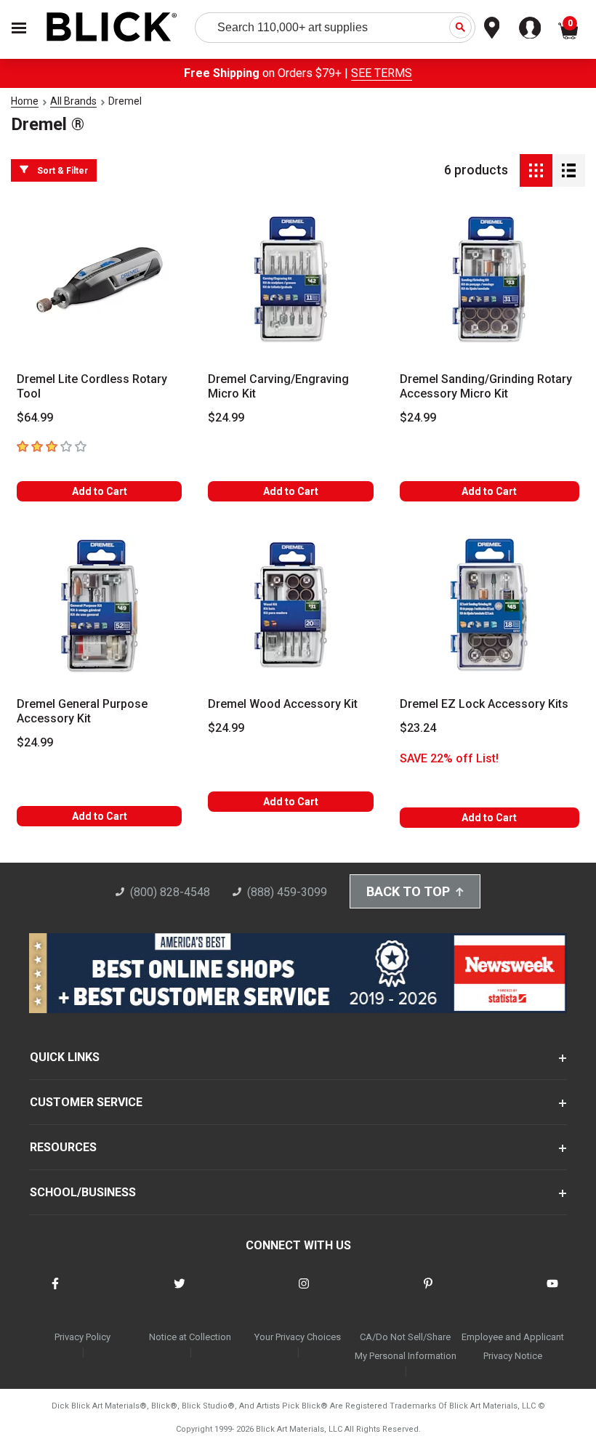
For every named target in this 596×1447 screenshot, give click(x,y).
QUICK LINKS (65, 1057)
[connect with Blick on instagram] (303, 1292)
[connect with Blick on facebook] (55, 1292)
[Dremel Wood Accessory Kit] (290, 605)
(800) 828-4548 (170, 892)
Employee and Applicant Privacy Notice (513, 1346)
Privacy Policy (82, 1336)
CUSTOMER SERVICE (86, 1102)
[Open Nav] (19, 28)
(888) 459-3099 (287, 892)
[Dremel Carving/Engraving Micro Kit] (290, 280)
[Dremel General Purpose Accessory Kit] (99, 605)
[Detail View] (568, 170)
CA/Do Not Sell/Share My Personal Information (405, 1346)
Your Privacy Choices (297, 1336)
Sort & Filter (62, 171)
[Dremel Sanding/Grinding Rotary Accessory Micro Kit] (489, 280)
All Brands (73, 101)
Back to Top (408, 891)
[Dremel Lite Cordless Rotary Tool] (99, 280)
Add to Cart (99, 491)
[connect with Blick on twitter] (179, 1292)
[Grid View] (536, 170)
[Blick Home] (112, 28)
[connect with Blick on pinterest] (428, 1292)
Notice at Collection (190, 1336)
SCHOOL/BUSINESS (83, 1192)
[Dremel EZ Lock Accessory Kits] (489, 605)
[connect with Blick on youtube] (552, 1292)
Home (25, 101)
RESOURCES (63, 1147)
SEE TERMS (381, 73)
